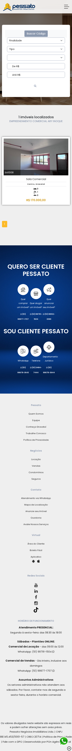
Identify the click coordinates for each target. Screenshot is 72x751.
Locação (36, 459)
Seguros (36, 479)
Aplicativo (36, 556)
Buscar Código (36, 34)
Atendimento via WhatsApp (36, 498)
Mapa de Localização (36, 504)
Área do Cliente (36, 543)
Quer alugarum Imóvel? (36, 305)
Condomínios (36, 472)
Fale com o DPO (12, 741)
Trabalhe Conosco (36, 433)
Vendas (36, 465)
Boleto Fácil (36, 550)
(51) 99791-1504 (42, 651)
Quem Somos (36, 413)
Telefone (36, 360)
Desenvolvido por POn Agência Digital (47, 741)
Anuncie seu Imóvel (36, 511)
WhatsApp (23, 360)
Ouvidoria (36, 517)
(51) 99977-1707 (42, 670)
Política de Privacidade (36, 439)
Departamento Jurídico (50, 358)
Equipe (36, 420)
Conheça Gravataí (36, 426)
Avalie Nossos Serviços (36, 524)
